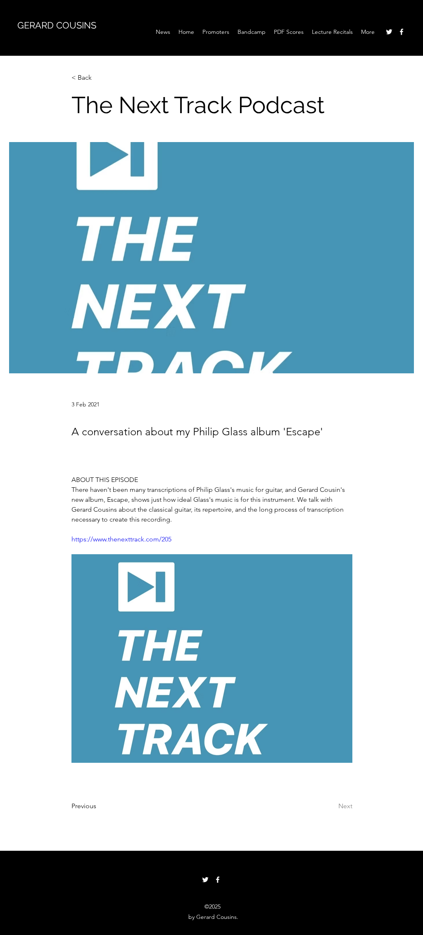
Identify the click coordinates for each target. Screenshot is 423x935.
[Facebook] (401, 32)
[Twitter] (389, 32)
